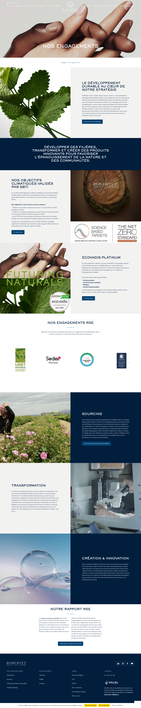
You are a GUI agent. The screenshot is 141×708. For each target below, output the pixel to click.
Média (41, 679)
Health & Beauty (12, 687)
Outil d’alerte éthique (79, 692)
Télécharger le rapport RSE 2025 (70, 644)
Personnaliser (117, 705)
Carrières (42, 675)
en (108, 675)
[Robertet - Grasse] (70, 7)
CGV (73, 679)
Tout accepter (90, 705)
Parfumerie (10, 675)
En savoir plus (18, 232)
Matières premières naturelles (17, 683)
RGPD (74, 683)
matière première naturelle (50, 618)
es (111, 675)
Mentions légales (77, 675)
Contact (42, 683)
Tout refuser (104, 705)
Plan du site (76, 696)
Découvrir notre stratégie (92, 122)
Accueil (63, 62)
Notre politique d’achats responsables (96, 443)
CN (114, 675)
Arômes (9, 679)
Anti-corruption (77, 687)
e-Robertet (12, 3)
